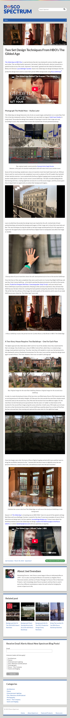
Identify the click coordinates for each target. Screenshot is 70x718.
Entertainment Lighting (14, 693)
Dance (9, 691)
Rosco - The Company (13, 699)
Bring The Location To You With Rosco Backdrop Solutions (56, 625)
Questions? (28, 561)
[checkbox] (35, 663)
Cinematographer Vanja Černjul (38, 284)
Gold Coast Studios (55, 117)
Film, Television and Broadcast (55, 561)
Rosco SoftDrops (56, 71)
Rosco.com (59, 713)
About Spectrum (33, 713)
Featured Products (47, 713)
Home (23, 713)
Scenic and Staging (12, 701)
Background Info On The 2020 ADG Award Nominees (12, 625)
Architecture (11, 689)
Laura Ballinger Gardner (24, 68)
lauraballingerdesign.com (39, 519)
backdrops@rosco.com (23, 524)
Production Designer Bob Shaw (19, 284)
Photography (11, 697)
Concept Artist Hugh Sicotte (45, 166)
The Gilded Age (16, 515)
